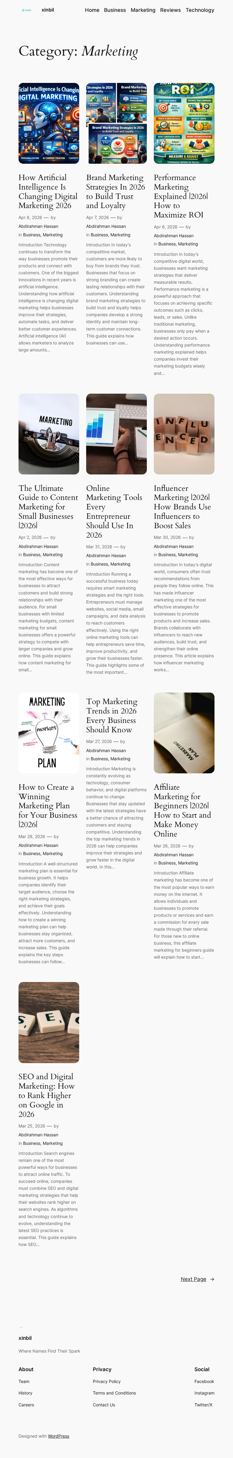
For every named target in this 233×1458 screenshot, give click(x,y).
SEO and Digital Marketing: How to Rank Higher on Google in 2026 (47, 1095)
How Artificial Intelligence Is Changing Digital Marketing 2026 (48, 191)
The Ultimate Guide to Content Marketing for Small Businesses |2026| (48, 507)
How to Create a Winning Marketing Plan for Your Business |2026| (48, 806)
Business (31, 234)
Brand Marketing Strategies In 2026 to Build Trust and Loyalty (115, 191)
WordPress (58, 1436)
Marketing (53, 234)
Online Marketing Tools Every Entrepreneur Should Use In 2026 (114, 512)
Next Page (197, 1279)
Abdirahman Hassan (38, 226)
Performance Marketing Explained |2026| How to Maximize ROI (181, 196)
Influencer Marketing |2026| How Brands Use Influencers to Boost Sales (182, 507)
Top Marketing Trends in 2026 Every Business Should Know (111, 715)
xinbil (48, 10)
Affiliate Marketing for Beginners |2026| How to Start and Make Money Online (182, 811)
